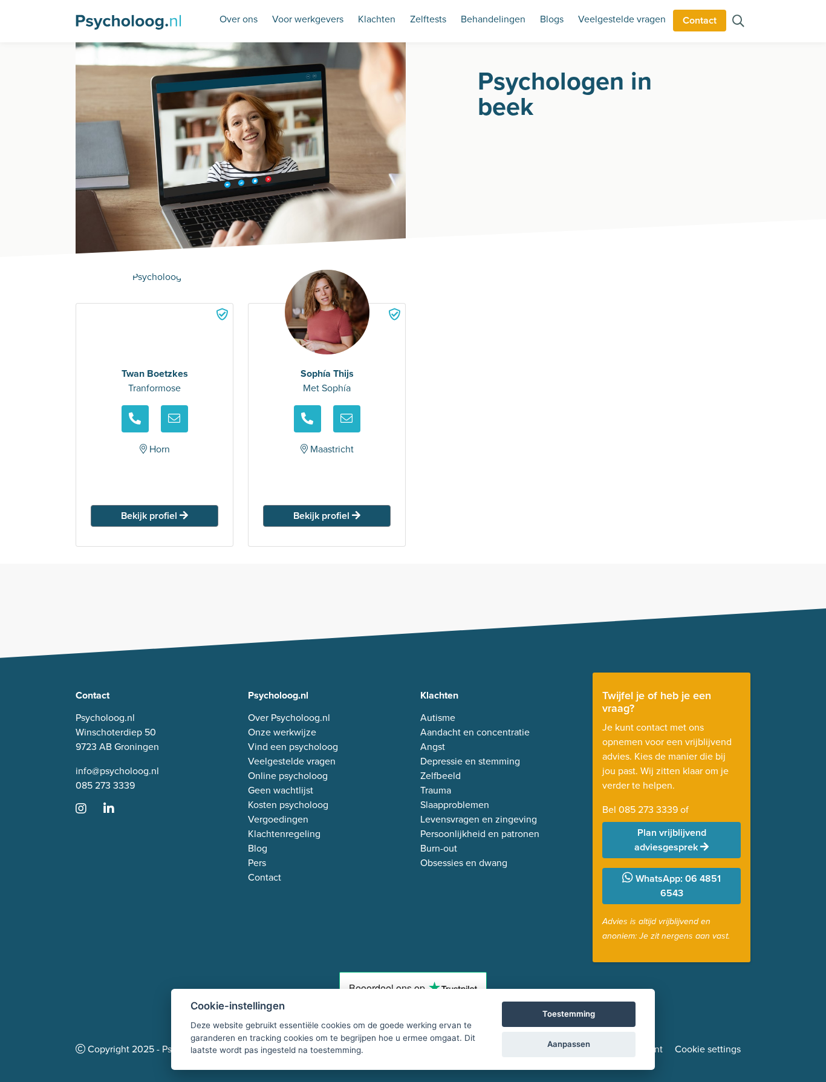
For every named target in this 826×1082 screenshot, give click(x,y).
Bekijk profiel (150, 516)
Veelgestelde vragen (622, 19)
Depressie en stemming (470, 761)
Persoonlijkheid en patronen (479, 834)
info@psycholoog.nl (117, 771)
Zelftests (428, 19)
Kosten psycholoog (288, 805)
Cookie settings (708, 1049)
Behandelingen (493, 19)
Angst (432, 747)
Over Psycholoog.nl (289, 718)
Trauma (435, 790)
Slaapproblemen (454, 805)
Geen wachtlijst (280, 790)
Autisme (437, 718)
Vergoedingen (278, 819)
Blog (257, 848)
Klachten (376, 19)
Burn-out (438, 848)
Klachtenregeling (284, 834)
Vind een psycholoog (293, 747)
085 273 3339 (105, 785)
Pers (257, 863)
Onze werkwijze (282, 732)
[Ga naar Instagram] (88, 809)
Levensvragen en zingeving (478, 819)
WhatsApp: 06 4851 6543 (677, 886)
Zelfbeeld (440, 776)
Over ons (239, 19)
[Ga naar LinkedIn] (116, 809)
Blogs (552, 19)
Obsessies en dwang (463, 863)
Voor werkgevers (307, 19)
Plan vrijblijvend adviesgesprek (670, 840)
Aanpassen (568, 1044)
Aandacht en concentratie (475, 732)
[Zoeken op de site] (738, 22)
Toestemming (568, 1013)
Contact (700, 20)
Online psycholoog (288, 776)
